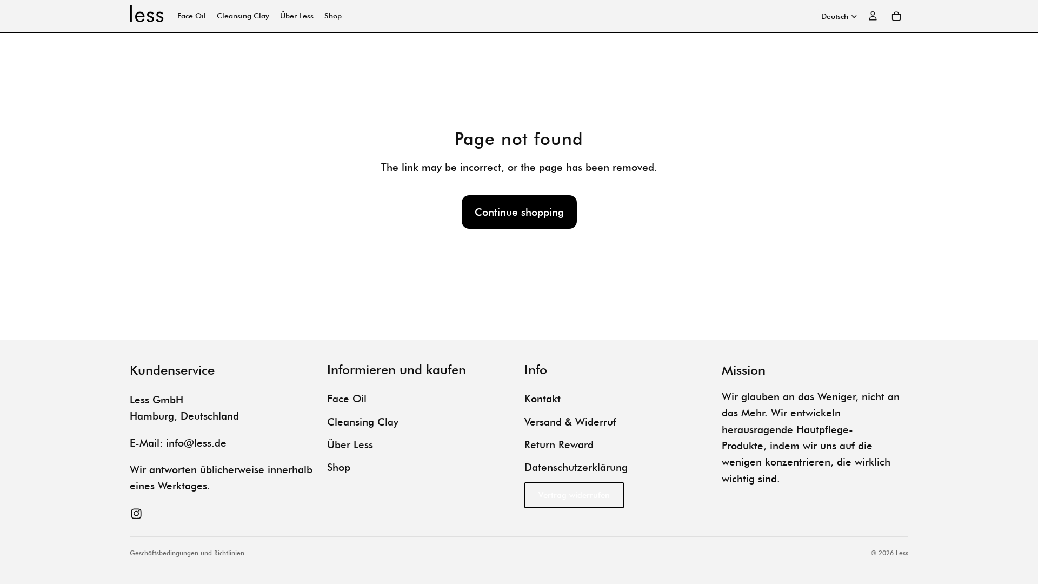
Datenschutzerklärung (576, 467)
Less (902, 553)
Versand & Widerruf (570, 422)
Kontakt (542, 398)
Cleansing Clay (362, 422)
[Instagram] (136, 513)
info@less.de (196, 443)
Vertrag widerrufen (574, 495)
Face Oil (347, 398)
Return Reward (559, 444)
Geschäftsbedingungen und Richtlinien (187, 553)
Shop (338, 467)
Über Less (350, 444)
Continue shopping (519, 212)
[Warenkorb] (896, 16)
